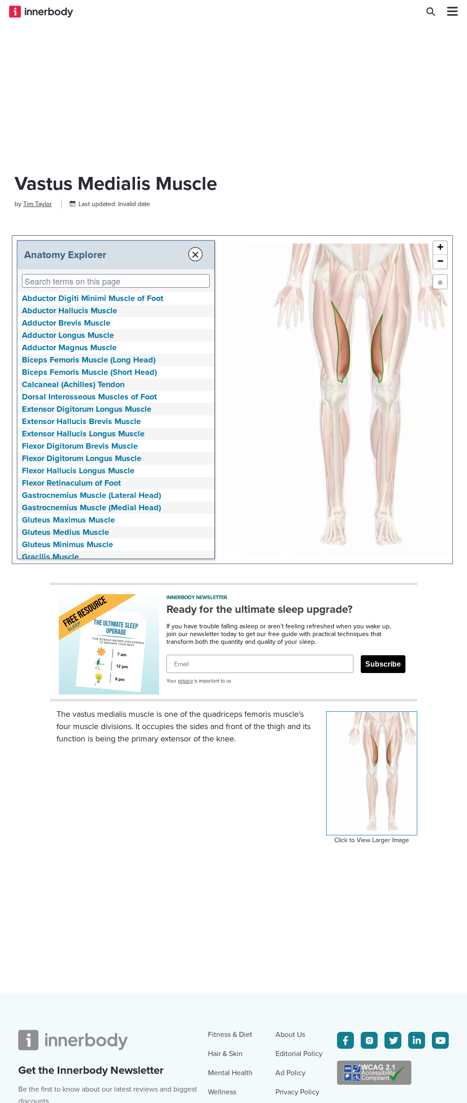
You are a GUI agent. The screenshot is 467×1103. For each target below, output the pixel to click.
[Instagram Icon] (369, 1040)
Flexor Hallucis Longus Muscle (78, 471)
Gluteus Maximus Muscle (68, 520)
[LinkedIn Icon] (416, 1040)
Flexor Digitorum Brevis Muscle (80, 446)
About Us (290, 1034)
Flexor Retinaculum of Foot (71, 483)
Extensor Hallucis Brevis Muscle (81, 421)
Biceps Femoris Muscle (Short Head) (89, 372)
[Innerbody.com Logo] (41, 11)
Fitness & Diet (230, 1034)
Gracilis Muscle (50, 557)
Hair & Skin (225, 1053)
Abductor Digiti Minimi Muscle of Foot (92, 298)
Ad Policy (290, 1072)
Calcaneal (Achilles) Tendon (73, 384)
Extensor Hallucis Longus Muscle (83, 434)
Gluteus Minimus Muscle (67, 544)
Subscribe (383, 664)
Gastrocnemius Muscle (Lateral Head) (91, 495)
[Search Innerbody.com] (431, 11)
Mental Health (230, 1072)
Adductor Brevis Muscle (66, 323)
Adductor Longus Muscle (68, 335)
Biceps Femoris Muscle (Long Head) (89, 360)
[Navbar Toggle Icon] (449, 11)
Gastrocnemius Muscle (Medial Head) (91, 507)
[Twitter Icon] (392, 1040)
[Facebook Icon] (345, 1040)
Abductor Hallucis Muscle (69, 311)
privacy (185, 681)
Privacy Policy (297, 1092)
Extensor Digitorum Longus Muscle (86, 409)
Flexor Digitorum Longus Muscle (81, 458)
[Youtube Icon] (440, 1040)
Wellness (222, 1092)
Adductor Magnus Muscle (69, 347)
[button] (440, 248)
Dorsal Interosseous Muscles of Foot (89, 397)
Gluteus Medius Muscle (65, 532)
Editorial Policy (298, 1053)
